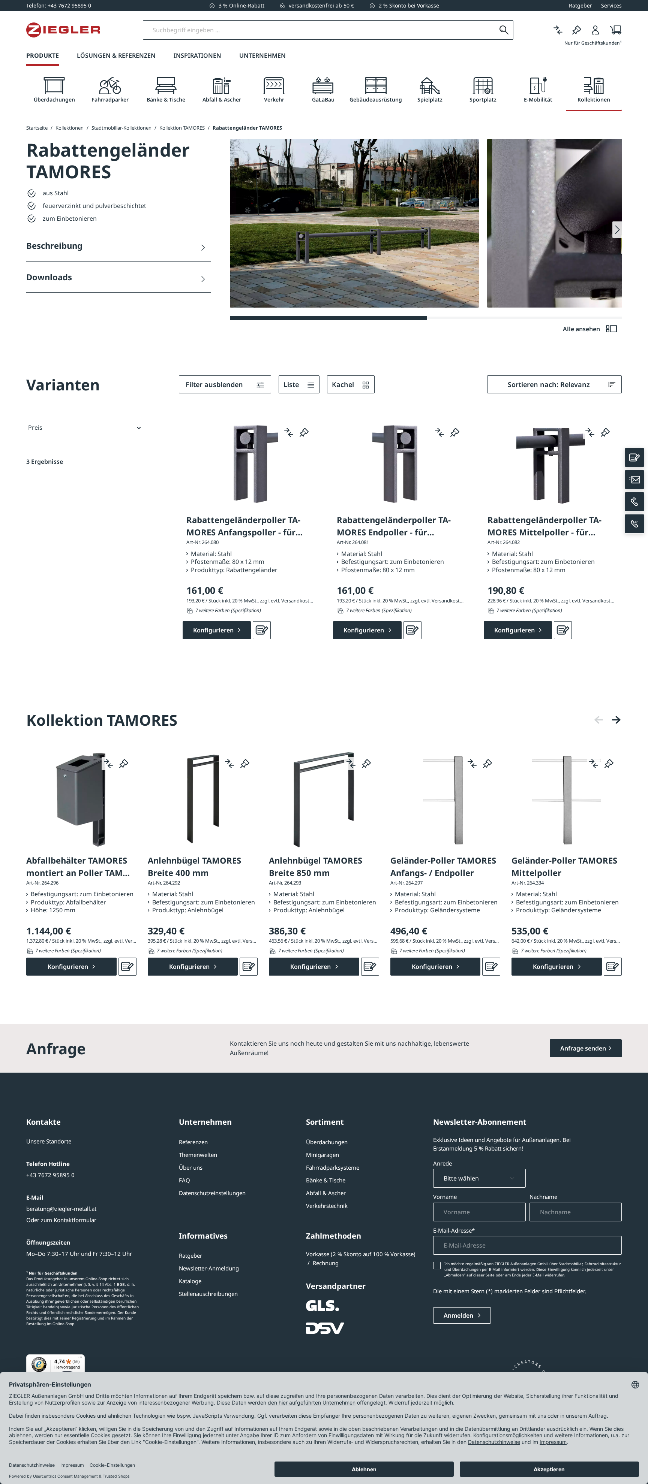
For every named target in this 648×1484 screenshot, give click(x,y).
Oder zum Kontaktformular (61, 1220)
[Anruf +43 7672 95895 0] (634, 501)
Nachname (543, 1196)
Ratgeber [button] (580, 5)
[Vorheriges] (598, 720)
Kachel (344, 384)
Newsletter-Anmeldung (209, 1268)
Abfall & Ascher (326, 1193)
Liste (292, 384)
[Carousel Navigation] (607, 720)
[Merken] (576, 30)
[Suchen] (504, 30)
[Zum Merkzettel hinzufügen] (304, 432)
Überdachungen (327, 1142)
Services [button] (611, 5)
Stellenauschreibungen (208, 1293)
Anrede (442, 1163)
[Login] (595, 30)
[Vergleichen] (558, 30)
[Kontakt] (634, 457)
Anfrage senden (583, 1048)
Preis (35, 427)
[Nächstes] (616, 720)
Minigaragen (322, 1154)
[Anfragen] (262, 630)
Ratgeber (190, 1255)
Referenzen (193, 1142)
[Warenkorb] (613, 30)
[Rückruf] (634, 524)
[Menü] (80, 1358)
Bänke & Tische (325, 1180)
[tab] (54, 90)
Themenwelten (198, 1154)
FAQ (184, 1180)
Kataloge (190, 1281)
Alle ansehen (582, 329)
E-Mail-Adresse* (454, 1230)
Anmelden (459, 1315)
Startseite (37, 127)
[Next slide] (617, 229)
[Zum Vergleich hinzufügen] (289, 432)
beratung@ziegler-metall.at (61, 1208)
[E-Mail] (634, 479)
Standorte (58, 1141)
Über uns (190, 1167)
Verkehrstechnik (327, 1205)
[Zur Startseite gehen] (63, 29)
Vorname (445, 1196)
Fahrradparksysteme (332, 1167)
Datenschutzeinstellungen (212, 1193)
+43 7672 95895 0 (50, 1175)
